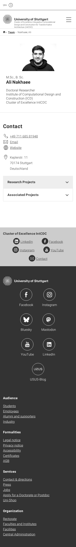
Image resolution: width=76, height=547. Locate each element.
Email (14, 142)
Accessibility (12, 450)
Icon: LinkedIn (49, 344)
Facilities (9, 529)
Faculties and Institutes (19, 524)
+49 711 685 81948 (24, 136)
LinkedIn (26, 241)
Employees (11, 411)
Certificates (11, 455)
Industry (9, 421)
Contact (41, 258)
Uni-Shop (9, 500)
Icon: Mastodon (49, 319)
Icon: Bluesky (26, 319)
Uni (5, 4)
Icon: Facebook (26, 295)
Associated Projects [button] (23, 194)
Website (15, 147)
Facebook (56, 241)
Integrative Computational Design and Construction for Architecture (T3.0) (4, 32)
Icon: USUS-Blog (38, 369)
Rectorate (10, 519)
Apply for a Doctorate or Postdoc (26, 495)
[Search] (64, 5)
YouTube (57, 250)
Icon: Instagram (49, 295)
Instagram (27, 250)
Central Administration (19, 534)
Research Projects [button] (21, 182)
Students (9, 406)
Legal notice (11, 440)
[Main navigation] (68, 19)
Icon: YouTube (27, 344)
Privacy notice (13, 445)
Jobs (6, 490)
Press (7, 484)
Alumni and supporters (19, 416)
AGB (6, 460)
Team (11, 32)
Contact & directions (17, 479)
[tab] (38, 182)
